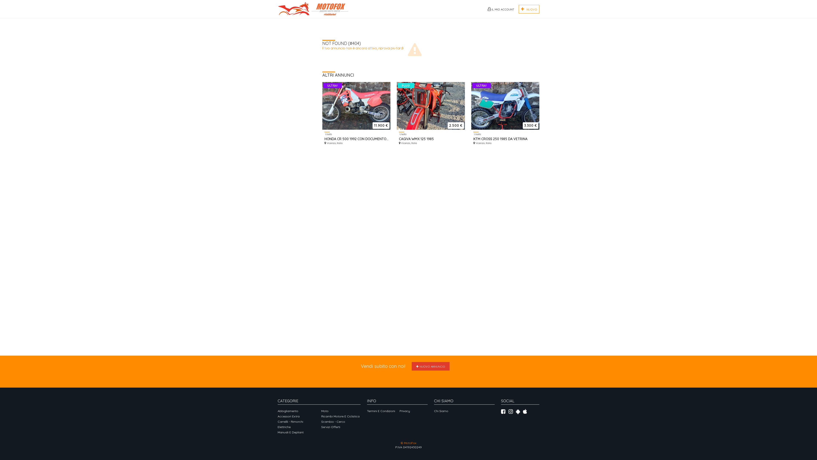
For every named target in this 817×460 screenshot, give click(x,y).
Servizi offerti (330, 427)
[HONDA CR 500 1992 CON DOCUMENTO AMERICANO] (356, 106)
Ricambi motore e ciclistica (340, 416)
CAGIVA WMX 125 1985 (416, 139)
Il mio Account (502, 9)
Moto (325, 411)
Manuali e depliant (291, 432)
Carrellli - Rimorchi (290, 422)
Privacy (405, 411)
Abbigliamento (288, 411)
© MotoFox (408, 443)
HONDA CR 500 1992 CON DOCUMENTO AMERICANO (356, 139)
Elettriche (284, 427)
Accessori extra (289, 416)
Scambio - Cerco (333, 422)
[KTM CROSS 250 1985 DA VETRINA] (505, 106)
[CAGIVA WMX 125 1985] (431, 106)
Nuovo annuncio (432, 366)
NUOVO (530, 9)
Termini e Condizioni (381, 411)
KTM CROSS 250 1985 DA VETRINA (500, 139)
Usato (328, 133)
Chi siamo (441, 411)
